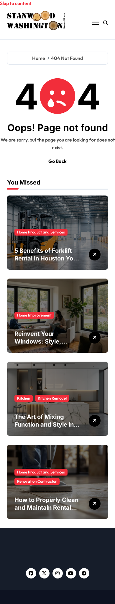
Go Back (57, 161)
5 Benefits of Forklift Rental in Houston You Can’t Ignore (45, 258)
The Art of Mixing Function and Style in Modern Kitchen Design (47, 424)
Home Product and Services (41, 232)
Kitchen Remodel (52, 398)
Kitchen (23, 398)
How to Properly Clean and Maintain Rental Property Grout (46, 507)
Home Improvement (34, 315)
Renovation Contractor (37, 481)
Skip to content (16, 3)
